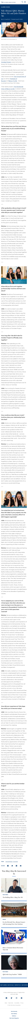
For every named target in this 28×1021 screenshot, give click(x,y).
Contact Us (18, 985)
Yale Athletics (14, 1013)
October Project (6, 62)
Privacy (21, 1002)
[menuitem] (6, 998)
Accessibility (16, 1002)
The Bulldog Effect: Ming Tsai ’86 (13, 897)
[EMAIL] (21, 866)
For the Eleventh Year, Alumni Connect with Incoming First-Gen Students (14, 923)
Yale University (14, 1011)
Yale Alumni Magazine (14, 1018)
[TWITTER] (13, 866)
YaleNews (14, 1015)
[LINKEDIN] (17, 866)
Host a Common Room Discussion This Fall (13, 949)
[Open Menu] (25, 2)
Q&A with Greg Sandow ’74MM (12, 974)
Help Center (10, 1002)
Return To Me (13, 81)
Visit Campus (3, 985)
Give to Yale (10, 985)
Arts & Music (9, 861)
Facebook (6, 998)
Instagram (16, 998)
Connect (15, 861)
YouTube (21, 998)
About (6, 1002)
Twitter (11, 998)
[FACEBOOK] (9, 866)
